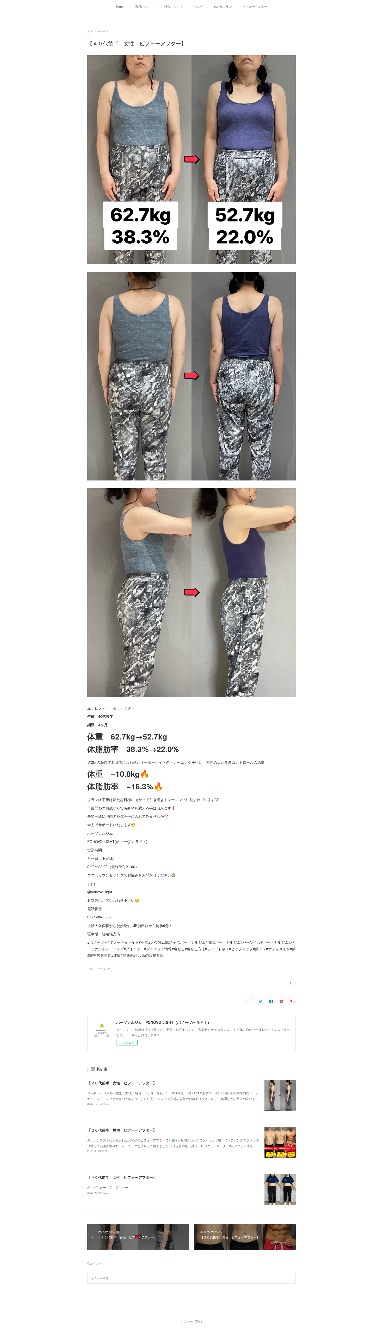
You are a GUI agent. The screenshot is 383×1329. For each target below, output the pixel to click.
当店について (144, 6)
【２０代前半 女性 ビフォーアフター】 (122, 1082)
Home (120, 6)
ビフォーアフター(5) (99, 969)
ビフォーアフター (254, 6)
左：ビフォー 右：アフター (107, 1187)
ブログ (198, 6)
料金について (173, 6)
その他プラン (222, 6)
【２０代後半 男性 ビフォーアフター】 (122, 1130)
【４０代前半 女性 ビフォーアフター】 (122, 1177)
